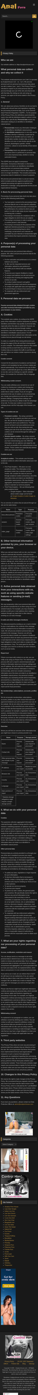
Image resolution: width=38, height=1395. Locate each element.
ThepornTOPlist (10, 1236)
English (7, 1394)
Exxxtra (7, 1234)
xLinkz (7, 1252)
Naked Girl (8, 1229)
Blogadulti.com (9, 1222)
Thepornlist (8, 1265)
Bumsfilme (8, 1238)
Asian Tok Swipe (10, 1227)
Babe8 (7, 1261)
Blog (24, 1364)
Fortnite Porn (9, 1249)
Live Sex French (10, 1213)
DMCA (6, 1364)
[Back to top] (32, 1389)
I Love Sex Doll (10, 1218)
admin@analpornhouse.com (23, 1104)
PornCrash (8, 1254)
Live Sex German (10, 1215)
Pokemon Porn (9, 1247)
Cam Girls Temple (10, 1209)
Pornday (7, 1243)
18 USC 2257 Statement (25, 1361)
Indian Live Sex (10, 1211)
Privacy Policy (9, 1361)
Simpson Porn (9, 1245)
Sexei (6, 1258)
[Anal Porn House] (15, 7)
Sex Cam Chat (9, 1220)
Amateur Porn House (11, 1206)
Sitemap (31, 1364)
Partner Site (15, 1364)
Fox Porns (8, 1231)
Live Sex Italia (9, 1225)
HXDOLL (8, 1263)
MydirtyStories (9, 1240)
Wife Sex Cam (9, 1256)
